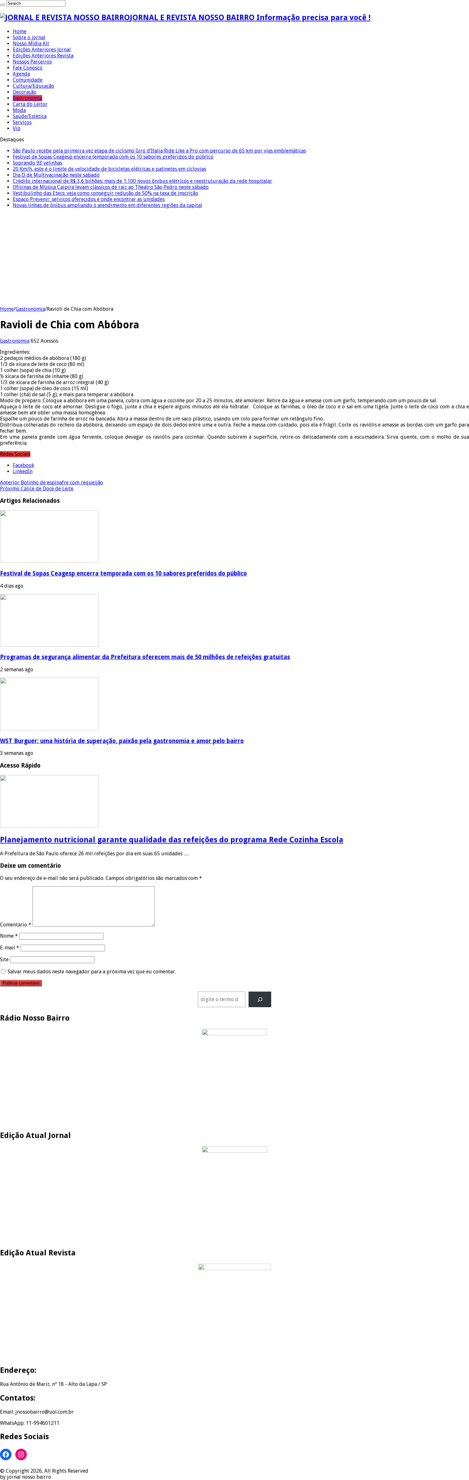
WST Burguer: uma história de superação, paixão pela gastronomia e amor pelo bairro (122, 741)
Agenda (21, 74)
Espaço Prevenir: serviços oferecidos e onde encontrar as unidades (89, 199)
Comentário (15, 925)
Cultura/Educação (33, 86)
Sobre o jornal (29, 37)
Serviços (22, 122)
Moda (19, 110)
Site (4, 959)
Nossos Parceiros (32, 62)
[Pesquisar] (260, 999)
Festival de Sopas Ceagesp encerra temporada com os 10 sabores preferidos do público (113, 157)
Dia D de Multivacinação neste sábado (56, 175)
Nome (9, 936)
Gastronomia (27, 98)
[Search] (2, 5)
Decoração (24, 92)
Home (19, 31)
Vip (16, 128)
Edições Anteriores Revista (43, 56)
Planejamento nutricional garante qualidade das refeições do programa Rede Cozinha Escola (171, 839)
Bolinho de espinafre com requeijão (51, 483)
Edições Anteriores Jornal (42, 50)
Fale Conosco (27, 68)
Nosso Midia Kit (31, 44)
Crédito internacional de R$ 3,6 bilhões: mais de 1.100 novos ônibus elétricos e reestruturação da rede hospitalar (142, 181)
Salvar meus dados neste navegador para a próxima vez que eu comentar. (92, 972)
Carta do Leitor (30, 104)
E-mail (9, 948)
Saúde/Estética (30, 116)
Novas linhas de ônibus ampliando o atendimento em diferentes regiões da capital (107, 205)
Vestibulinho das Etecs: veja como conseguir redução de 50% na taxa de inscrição (105, 193)
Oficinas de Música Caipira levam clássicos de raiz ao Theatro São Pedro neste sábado (111, 187)
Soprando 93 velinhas (37, 163)
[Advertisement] (234, 258)
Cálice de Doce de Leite (36, 489)
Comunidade (27, 80)
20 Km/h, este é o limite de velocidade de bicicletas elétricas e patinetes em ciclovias (109, 169)
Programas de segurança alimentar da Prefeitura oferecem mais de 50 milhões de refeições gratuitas (145, 657)
